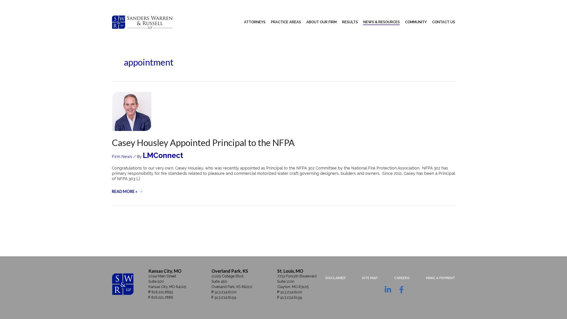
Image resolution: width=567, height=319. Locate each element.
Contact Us (443, 22)
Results (350, 22)
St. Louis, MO (290, 271)
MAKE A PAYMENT (440, 278)
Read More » (124, 190)
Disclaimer (335, 278)
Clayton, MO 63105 (293, 287)
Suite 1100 (285, 281)
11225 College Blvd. (228, 276)
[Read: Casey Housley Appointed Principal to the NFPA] (132, 111)
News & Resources (381, 22)
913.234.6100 (226, 292)
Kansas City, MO (164, 271)
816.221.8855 (162, 292)
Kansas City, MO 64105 (167, 287)
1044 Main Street (162, 276)
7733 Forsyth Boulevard (297, 276)
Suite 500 (156, 281)
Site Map (370, 278)
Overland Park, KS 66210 (232, 287)
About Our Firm (321, 22)
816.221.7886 (162, 297)
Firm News (122, 156)
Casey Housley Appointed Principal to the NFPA (203, 142)
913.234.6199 (225, 297)
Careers (402, 278)
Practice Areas (286, 22)
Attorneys (255, 22)
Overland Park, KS (230, 271)
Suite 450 (219, 281)
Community (416, 22)
